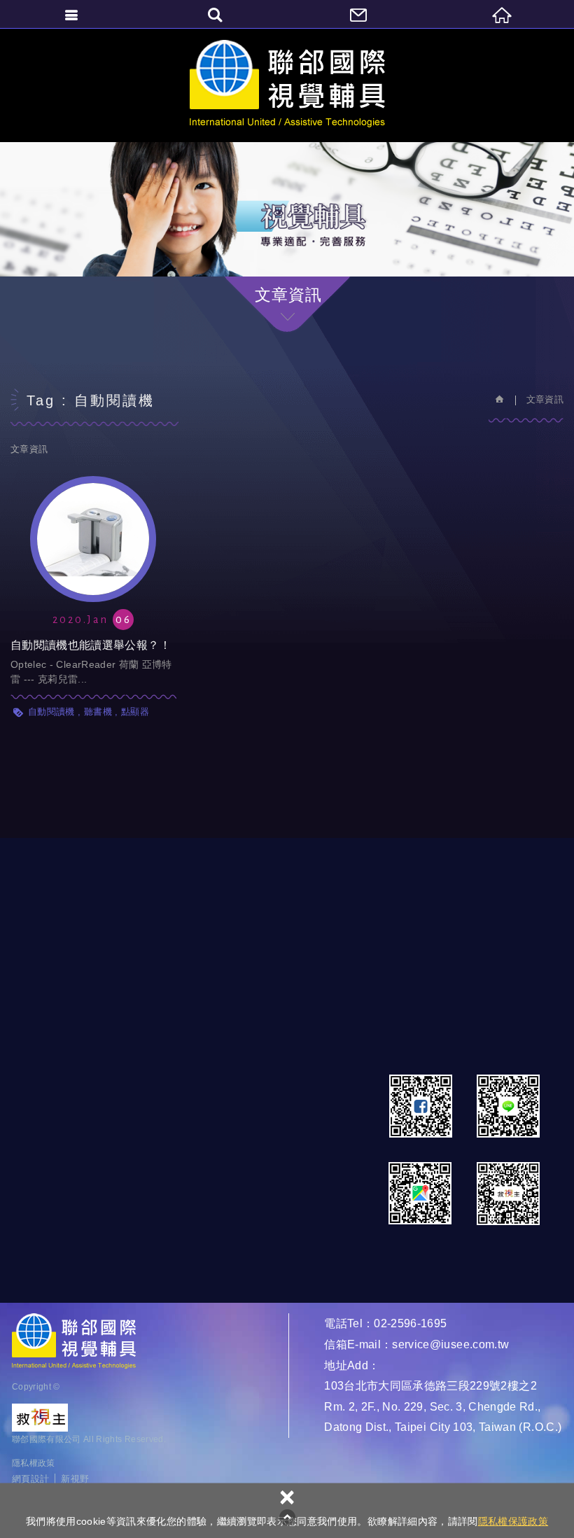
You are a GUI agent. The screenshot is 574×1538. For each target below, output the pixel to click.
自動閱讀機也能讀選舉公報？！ (93, 581)
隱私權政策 (33, 1463)
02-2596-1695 (410, 1323)
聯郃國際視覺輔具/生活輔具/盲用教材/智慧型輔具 (287, 85)
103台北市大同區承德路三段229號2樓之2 (430, 1386)
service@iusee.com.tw (450, 1344)
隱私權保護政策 (513, 1521)
